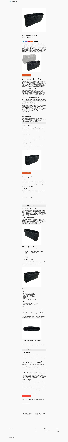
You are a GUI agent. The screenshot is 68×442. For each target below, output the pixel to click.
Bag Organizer (24, 403)
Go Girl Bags (14, 1)
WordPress (14, 437)
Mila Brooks (28, 37)
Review (28, 403)
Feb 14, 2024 (23, 37)
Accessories (32, 37)
